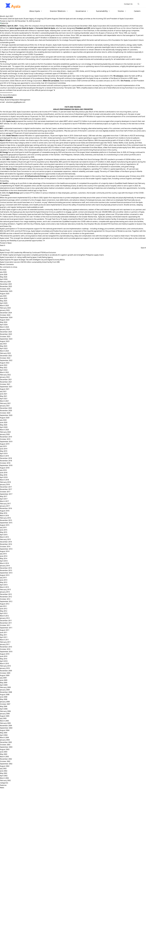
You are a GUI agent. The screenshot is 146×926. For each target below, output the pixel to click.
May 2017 (3, 496)
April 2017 (3, 499)
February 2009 (5, 687)
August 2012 (4, 604)
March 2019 (4, 456)
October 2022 (5, 358)
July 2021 (3, 391)
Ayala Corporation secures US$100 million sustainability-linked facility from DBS (30, 262)
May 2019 (3, 451)
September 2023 (6, 339)
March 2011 (4, 640)
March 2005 (4, 721)
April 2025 (3, 303)
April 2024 (3, 324)
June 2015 (3, 530)
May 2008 (3, 699)
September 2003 (6, 747)
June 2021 (3, 394)
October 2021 (5, 384)
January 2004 (5, 740)
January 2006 (5, 713)
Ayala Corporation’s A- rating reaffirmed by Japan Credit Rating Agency (26, 257)
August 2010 (4, 654)
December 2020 (6, 408)
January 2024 (5, 329)
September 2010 (6, 651)
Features (3, 785)
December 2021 (6, 379)
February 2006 (5, 711)
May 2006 (3, 706)
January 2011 (5, 644)
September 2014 (6, 549)
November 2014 (6, 544)
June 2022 (3, 365)
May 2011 (3, 635)
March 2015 (4, 537)
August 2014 (4, 551)
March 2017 (4, 501)
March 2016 (4, 515)
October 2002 (5, 761)
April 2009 (3, 685)
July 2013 (3, 577)
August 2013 (4, 575)
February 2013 (5, 589)
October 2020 (5, 413)
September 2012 (6, 601)
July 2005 (3, 718)
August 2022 (4, 363)
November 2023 (6, 334)
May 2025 (3, 301)
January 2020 (5, 434)
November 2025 (6, 286)
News (9, 243)
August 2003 (4, 749)
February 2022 (5, 375)
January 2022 (5, 377)
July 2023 (3, 344)
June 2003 (3, 752)
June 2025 (3, 298)
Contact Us (128, 4)
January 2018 (5, 484)
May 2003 (3, 754)
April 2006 (3, 709)
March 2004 (4, 737)
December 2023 (6, 332)
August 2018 (4, 468)
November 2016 (6, 508)
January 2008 (5, 702)
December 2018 (6, 458)
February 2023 (5, 353)
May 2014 (3, 558)
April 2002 (3, 776)
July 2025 (3, 296)
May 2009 (3, 682)
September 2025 (6, 291)
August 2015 (4, 525)
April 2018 (3, 477)
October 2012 (5, 599)
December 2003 (6, 742)
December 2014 (6, 542)
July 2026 (3, 272)
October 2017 (5, 492)
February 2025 (5, 308)
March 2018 (4, 480)
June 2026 (3, 274)
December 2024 (6, 313)
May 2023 (3, 346)
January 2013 (5, 592)
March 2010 (4, 663)
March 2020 (4, 429)
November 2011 (6, 623)
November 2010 (6, 647)
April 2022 (3, 370)
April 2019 (3, 453)
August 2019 (4, 444)
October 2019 (5, 439)
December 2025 (6, 284)
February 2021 (5, 403)
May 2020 (3, 425)
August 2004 (4, 730)
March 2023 (4, 351)
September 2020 (6, 415)
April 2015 (3, 535)
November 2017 (6, 489)
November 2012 (6, 597)
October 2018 (5, 463)
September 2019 (6, 441)
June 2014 (3, 556)
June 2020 (3, 422)
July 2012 (3, 606)
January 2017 (5, 506)
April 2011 (3, 637)
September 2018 (6, 465)
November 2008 (6, 692)
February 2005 (5, 723)
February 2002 (5, 780)
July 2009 (3, 678)
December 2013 (6, 568)
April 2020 (3, 427)
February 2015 (5, 539)
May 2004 (3, 733)
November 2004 (6, 725)
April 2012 (3, 613)
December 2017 (6, 487)
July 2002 (3, 768)
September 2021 (6, 387)
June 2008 (3, 697)
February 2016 (5, 518)
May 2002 (3, 773)
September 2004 (6, 728)
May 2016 (3, 513)
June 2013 (3, 580)
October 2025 (5, 289)
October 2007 (5, 704)
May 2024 (3, 322)
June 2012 (3, 608)
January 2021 (5, 406)
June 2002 (3, 771)
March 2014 (4, 563)
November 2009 (6, 671)
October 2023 (5, 336)
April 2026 (3, 279)
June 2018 (3, 472)
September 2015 (6, 523)
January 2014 (5, 566)
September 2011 (6, 628)
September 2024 (6, 317)
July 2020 (3, 420)
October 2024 (5, 315)
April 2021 (3, 398)
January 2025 (5, 310)
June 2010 (3, 656)
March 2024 (4, 327)
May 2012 (3, 611)
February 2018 (5, 482)
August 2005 (4, 716)
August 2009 (4, 675)
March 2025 (4, 305)
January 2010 (5, 668)
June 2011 (3, 632)
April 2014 (3, 561)
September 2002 (6, 764)
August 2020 (4, 418)
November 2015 (6, 520)
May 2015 (3, 532)
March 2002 (4, 778)
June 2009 (3, 680)
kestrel (37, 21)
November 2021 (6, 382)
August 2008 (4, 694)
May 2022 (3, 367)
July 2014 (3, 554)
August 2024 (4, 320)
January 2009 (5, 690)
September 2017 (6, 494)
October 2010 (5, 649)
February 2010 (5, 666)
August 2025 (4, 293)
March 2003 (4, 756)
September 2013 (6, 573)
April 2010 (3, 661)
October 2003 (5, 745)
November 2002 (6, 759)
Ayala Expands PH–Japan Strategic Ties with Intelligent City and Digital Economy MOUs (32, 260)
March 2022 (4, 372)
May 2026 (3, 277)
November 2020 (6, 410)
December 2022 (6, 356)
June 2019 (3, 449)
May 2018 (3, 475)
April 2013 (3, 585)
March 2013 (4, 587)
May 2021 (3, 396)
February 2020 (5, 432)
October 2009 (5, 673)
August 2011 (4, 630)
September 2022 (6, 360)
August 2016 (4, 511)
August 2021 (4, 389)
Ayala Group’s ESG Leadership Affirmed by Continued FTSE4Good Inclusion (28, 252)
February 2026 (5, 282)
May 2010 (3, 659)
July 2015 (3, 527)
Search (2, 245)
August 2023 (4, 341)
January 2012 (5, 618)
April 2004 (3, 735)
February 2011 (5, 642)
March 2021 (4, 401)
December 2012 (6, 594)
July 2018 (3, 470)
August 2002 (4, 766)
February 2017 (5, 503)
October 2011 (5, 625)
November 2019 (6, 437)
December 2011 (6, 620)
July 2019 (3, 446)
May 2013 (3, 582)
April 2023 (3, 348)
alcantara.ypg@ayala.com (15, 102)
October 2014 (5, 546)
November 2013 (6, 570)
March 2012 (4, 616)
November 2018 (6, 461)
